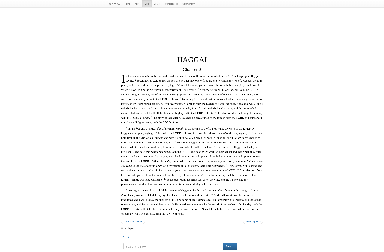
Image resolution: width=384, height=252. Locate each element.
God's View (113, 4)
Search (157, 3)
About (137, 3)
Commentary (188, 3)
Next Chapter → (253, 221)
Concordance (171, 3)
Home (127, 3)
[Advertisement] (192, 32)
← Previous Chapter (133, 221)
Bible (147, 3)
